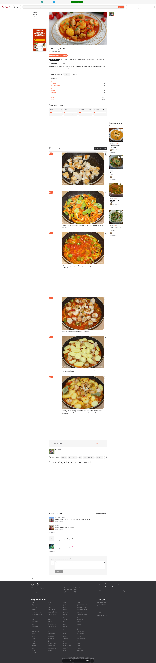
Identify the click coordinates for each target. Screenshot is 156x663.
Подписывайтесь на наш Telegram (62, 2)
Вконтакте (66, 587)
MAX (74, 593)
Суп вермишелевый (36, 612)
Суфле (64, 650)
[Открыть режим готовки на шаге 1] (105, 154)
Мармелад (65, 640)
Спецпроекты (100, 605)
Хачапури (65, 619)
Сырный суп (34, 607)
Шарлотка (65, 626)
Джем (78, 623)
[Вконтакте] (61, 462)
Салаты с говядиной (52, 612)
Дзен (80, 587)
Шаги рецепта (72, 59)
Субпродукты (35, 626)
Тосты (49, 602)
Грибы (33, 635)
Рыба (33, 629)
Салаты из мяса (51, 609)
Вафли (64, 621)
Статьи (34, 16)
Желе (64, 641)
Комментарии (100, 59)
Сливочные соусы (81, 635)
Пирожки (65, 611)
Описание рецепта (54, 59)
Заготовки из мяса (81, 605)
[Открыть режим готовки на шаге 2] (105, 192)
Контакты (92, 658)
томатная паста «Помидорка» (58, 95)
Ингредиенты (64, 59)
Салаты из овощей (52, 617)
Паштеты (34, 643)
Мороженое (66, 635)
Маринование (80, 619)
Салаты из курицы (52, 611)
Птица (33, 624)
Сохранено (35, 12)
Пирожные (65, 636)
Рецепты (35, 14)
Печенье (65, 609)
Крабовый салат (51, 624)
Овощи (33, 633)
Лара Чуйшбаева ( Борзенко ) (60, 517)
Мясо (33, 623)
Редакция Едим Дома (102, 615)
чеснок (52, 97)
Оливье (49, 619)
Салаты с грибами (52, 614)
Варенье (79, 621)
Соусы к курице (81, 629)
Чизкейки (65, 638)
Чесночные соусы (81, 641)
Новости (35, 18)
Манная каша (51, 635)
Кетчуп (78, 645)
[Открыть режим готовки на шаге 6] (105, 377)
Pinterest (66, 593)
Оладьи (65, 614)
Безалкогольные (81, 652)
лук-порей (53, 88)
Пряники (65, 628)
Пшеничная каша (52, 648)
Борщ (33, 616)
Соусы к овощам (81, 633)
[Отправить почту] (123, 590)
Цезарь (49, 629)
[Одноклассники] (64, 462)
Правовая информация (85, 658)
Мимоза (50, 628)
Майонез (79, 647)
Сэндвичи (34, 647)
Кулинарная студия (101, 602)
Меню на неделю (76, 2)
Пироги (65, 605)
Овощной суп (35, 611)
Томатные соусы (81, 638)
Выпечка (50, 650)
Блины (64, 607)
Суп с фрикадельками (37, 614)
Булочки (65, 624)
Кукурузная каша (52, 643)
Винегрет (50, 621)
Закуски (33, 636)
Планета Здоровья (47, 2)
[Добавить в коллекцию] (122, 130)
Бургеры (34, 645)
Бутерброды (34, 641)
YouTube (75, 587)
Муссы (65, 643)
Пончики (65, 623)
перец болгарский (55, 85)
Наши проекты (102, 600)
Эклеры (65, 648)
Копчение (79, 612)
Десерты (65, 629)
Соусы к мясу (80, 628)
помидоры (53, 92)
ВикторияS (57, 525)
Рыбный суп (34, 609)
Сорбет (79, 602)
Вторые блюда (35, 621)
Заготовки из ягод (81, 611)
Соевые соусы (80, 636)
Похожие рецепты (91, 59)
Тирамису (65, 647)
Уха (32, 617)
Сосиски (34, 640)
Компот (79, 624)
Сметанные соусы (81, 640)
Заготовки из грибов (82, 609)
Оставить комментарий (100, 513)
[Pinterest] (75, 462)
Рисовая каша (51, 636)
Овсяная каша (51, 638)
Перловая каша (51, 645)
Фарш (33, 628)
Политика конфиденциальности (74, 658)
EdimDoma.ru (42, 587)
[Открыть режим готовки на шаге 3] (105, 233)
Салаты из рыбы (51, 616)
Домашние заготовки (82, 604)
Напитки (79, 648)
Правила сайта (65, 658)
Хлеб (64, 602)
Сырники (65, 612)
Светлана (56, 536)
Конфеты (65, 633)
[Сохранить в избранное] (119, 130)
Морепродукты (35, 631)
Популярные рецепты (39, 600)
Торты (64, 631)
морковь (53, 90)
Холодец (34, 652)
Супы (33, 602)
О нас (99, 613)
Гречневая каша (51, 640)
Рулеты (65, 617)
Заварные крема (67, 645)
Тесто (49, 652)
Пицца (64, 604)
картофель (53, 83)
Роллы (49, 605)
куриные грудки (55, 81)
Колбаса (34, 638)
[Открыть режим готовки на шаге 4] (105, 298)
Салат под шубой (52, 626)
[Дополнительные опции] (92, 661)
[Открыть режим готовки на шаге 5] (105, 337)
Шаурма (33, 650)
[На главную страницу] (6, 7)
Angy (56, 544)
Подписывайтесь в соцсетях (74, 585)
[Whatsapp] (71, 462)
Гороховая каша (52, 647)
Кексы (64, 616)
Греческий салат (52, 623)
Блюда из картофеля (82, 614)
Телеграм (66, 591)
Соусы (78, 626)
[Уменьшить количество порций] (64, 74)
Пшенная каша (51, 633)
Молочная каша (51, 641)
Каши (49, 631)
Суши (49, 604)
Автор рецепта (81, 59)
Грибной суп (34, 605)
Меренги (65, 652)
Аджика (79, 643)
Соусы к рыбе (80, 631)
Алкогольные (80, 650)
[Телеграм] (68, 462)
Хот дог (33, 648)
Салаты (49, 607)
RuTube (75, 591)
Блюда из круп (80, 616)
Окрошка (34, 619)
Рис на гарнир (80, 617)
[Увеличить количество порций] (69, 74)
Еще (106, 457)
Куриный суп (35, 604)
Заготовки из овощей (82, 607)
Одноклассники (68, 589)
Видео (34, 21)
